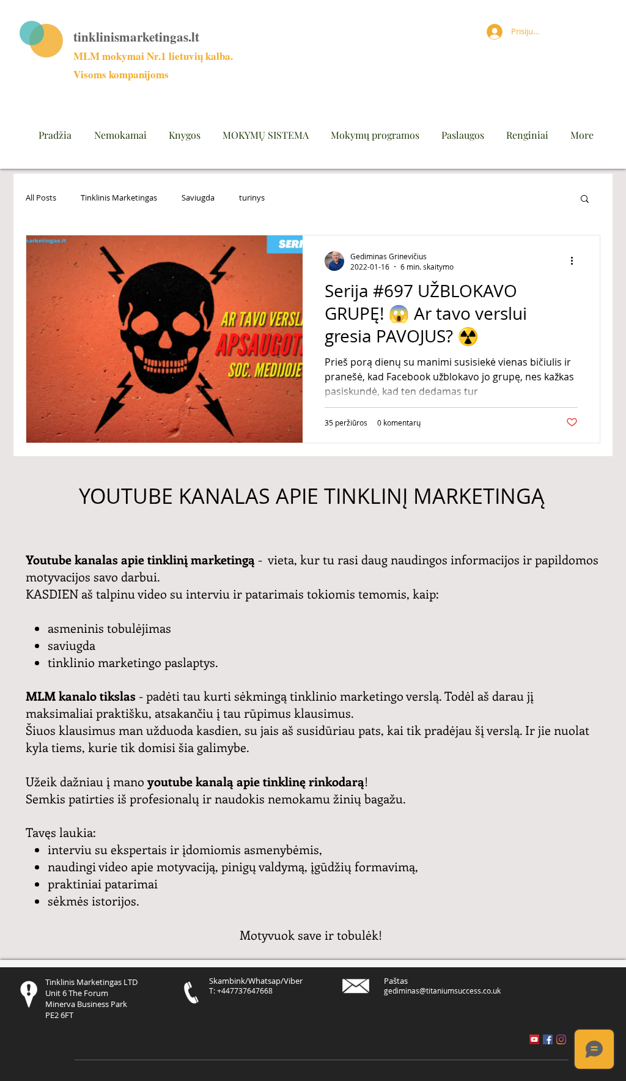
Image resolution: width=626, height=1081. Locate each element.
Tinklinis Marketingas (119, 198)
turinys (252, 198)
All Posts (41, 198)
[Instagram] (561, 1039)
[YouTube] (534, 1039)
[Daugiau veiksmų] (576, 261)
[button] (585, 199)
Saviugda (198, 198)
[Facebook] (548, 1039)
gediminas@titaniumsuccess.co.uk (442, 990)
